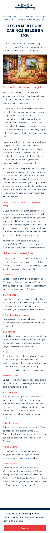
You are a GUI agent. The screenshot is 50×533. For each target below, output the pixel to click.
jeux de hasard (24, 458)
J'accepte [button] (25, 528)
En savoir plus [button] (16, 521)
